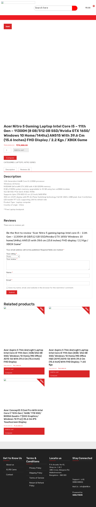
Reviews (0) (25, 169)
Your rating (11, 254)
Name (9, 272)
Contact (9, 474)
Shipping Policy (35, 473)
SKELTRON (77, 495)
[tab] (10, 169)
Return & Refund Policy (36, 484)
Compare (10, 158)
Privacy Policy (35, 468)
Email (9, 280)
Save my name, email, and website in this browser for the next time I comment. (41, 288)
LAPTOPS (19, 162)
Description (10, 169)
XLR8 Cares (11, 469)
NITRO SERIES (30, 162)
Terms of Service (36, 478)
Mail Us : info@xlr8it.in (81, 486)
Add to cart (19, 150)
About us (10, 464)
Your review (11, 259)
